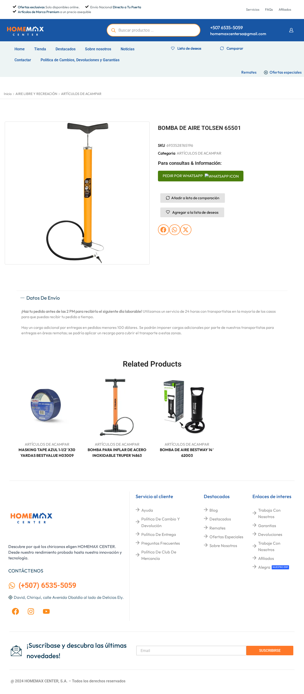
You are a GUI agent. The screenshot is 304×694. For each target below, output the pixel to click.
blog (213, 510)
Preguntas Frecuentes (160, 543)
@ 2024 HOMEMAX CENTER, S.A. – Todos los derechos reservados (68, 681)
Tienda (40, 49)
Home (19, 49)
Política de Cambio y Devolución (160, 522)
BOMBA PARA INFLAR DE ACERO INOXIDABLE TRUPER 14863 (117, 452)
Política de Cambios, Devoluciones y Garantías (80, 60)
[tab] (152, 298)
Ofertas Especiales (226, 536)
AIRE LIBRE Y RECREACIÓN (36, 94)
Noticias (127, 49)
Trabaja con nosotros (269, 513)
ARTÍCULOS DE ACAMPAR (81, 94)
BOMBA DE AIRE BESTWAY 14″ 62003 (187, 452)
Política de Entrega (158, 534)
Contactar (22, 60)
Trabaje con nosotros (269, 546)
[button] (291, 30)
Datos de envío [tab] (43, 298)
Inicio (8, 94)
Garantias (267, 525)
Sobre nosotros (98, 49)
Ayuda (147, 510)
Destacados (66, 49)
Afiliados (266, 558)
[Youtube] (46, 611)
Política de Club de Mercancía (158, 555)
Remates (217, 527)
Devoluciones (270, 534)
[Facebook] (15, 611)
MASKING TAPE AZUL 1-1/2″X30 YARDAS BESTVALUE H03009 (47, 452)
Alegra (264, 567)
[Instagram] (31, 611)
